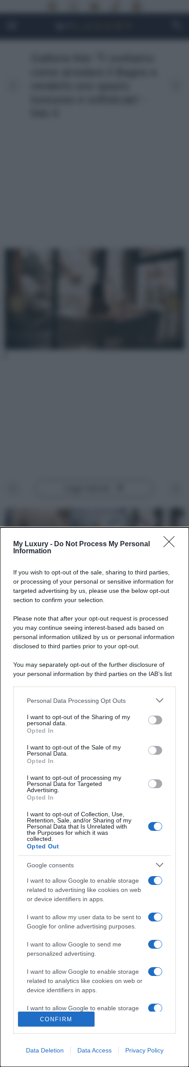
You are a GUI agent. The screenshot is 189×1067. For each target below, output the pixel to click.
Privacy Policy (144, 1050)
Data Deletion (45, 1050)
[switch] (155, 720)
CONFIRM (56, 1019)
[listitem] (94, 700)
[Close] (172, 544)
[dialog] (94, 797)
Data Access (94, 1050)
